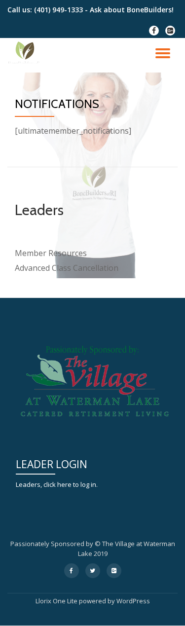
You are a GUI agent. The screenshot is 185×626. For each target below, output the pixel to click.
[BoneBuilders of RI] (26, 55)
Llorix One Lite (57, 600)
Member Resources (51, 253)
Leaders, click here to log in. (57, 484)
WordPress (133, 600)
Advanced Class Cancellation (66, 267)
